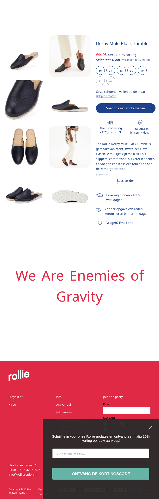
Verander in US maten (136, 60)
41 (100, 81)
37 (110, 70)
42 (110, 81)
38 (121, 70)
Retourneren (64, 412)
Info (59, 397)
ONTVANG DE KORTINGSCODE (101, 474)
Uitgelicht (16, 397)
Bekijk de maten (106, 96)
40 (142, 70)
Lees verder (125, 180)
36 (100, 70)
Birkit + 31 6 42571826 (24, 470)
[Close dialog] (150, 428)
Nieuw (12, 404)
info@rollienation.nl (23, 474)
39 (131, 70)
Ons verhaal (63, 404)
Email (106, 404)
